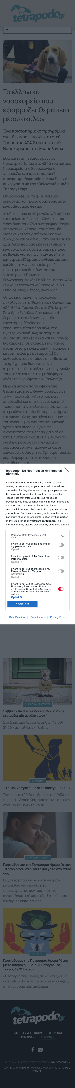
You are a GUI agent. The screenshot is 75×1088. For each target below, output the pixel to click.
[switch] (61, 545)
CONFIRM (22, 604)
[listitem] (37, 536)
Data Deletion (17, 617)
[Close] (67, 471)
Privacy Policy (58, 617)
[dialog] (37, 544)
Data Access (37, 617)
